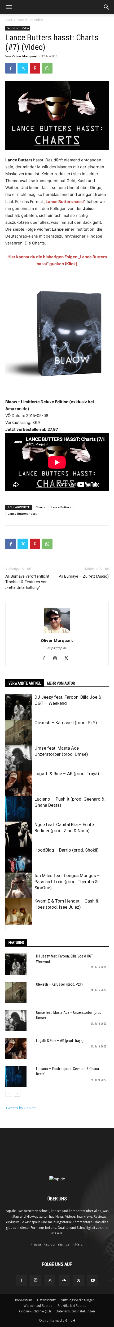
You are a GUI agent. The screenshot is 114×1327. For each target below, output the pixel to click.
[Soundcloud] (64, 1280)
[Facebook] (10, 68)
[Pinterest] (35, 68)
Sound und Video (30, 20)
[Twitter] (22, 68)
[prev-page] (8, 927)
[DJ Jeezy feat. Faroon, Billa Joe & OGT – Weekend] (18, 707)
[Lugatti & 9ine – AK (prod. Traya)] (18, 784)
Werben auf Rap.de (38, 1305)
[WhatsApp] (47, 68)
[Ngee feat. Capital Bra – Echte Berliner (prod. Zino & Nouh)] (18, 835)
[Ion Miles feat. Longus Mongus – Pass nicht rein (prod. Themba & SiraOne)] (18, 886)
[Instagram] (57, 658)
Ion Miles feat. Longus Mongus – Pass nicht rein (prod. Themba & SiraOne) (67, 881)
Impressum (23, 1300)
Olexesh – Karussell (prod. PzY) (65, 722)
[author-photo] (57, 633)
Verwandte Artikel (24, 683)
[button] (9, 7)
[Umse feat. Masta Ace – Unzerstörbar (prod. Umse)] (18, 758)
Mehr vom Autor (61, 683)
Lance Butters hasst (22, 514)
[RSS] (50, 1280)
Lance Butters (61, 507)
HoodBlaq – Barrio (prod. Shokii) (66, 850)
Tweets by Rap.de (20, 1107)
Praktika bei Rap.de (72, 1305)
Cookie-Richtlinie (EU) (35, 1311)
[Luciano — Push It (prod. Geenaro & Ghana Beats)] (18, 809)
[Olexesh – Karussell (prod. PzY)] (18, 733)
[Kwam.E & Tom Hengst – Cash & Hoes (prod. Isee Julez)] (18, 911)
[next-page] (17, 927)
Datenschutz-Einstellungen (75, 1311)
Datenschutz (46, 1300)
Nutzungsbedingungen (78, 1300)
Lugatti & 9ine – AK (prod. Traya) (66, 773)
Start (8, 20)
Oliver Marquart (25, 56)
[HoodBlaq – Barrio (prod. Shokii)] (18, 860)
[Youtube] (92, 1280)
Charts (40, 507)
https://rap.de (57, 648)
